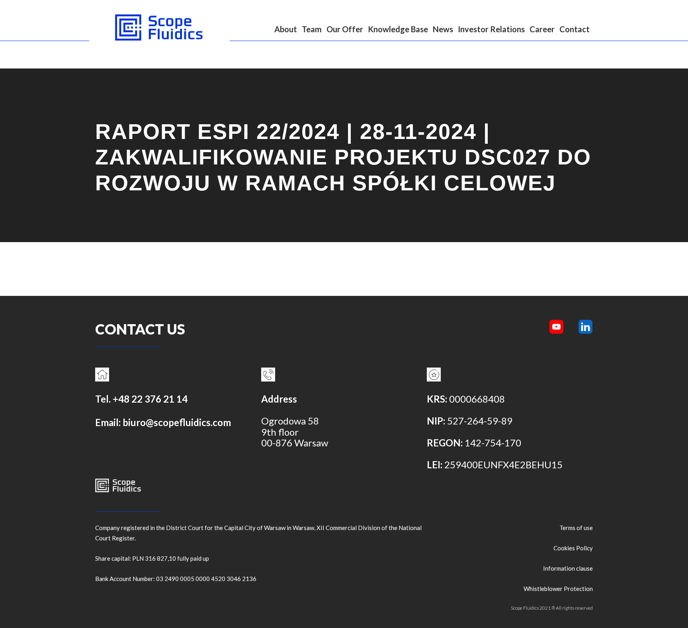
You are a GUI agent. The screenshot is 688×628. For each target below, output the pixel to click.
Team (312, 29)
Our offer (344, 29)
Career (542, 29)
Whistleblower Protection (558, 588)
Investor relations (491, 29)
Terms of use (576, 527)
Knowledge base (398, 29)
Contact (574, 29)
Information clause (568, 568)
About (285, 29)
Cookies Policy (573, 548)
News (443, 29)
